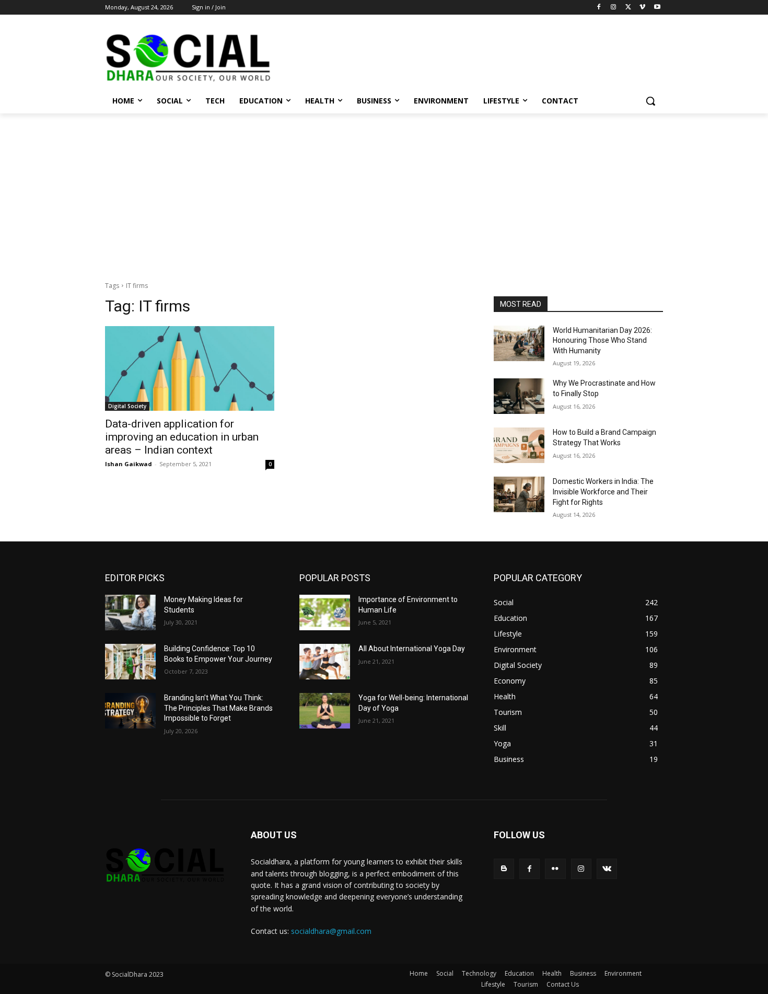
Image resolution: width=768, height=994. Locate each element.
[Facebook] (599, 8)
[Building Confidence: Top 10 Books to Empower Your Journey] (130, 661)
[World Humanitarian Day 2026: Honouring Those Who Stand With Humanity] (519, 343)
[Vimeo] (642, 8)
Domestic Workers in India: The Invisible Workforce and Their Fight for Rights (603, 491)
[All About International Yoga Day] (324, 661)
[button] (650, 100)
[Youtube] (657, 8)
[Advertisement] (384, 192)
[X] (628, 8)
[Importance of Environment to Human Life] (324, 612)
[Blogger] (504, 869)
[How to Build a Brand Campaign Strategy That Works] (519, 445)
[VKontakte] (607, 869)
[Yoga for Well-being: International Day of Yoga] (324, 711)
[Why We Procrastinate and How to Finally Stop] (519, 396)
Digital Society (127, 406)
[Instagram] (614, 8)
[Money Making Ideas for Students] (130, 612)
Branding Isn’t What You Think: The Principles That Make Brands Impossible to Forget (218, 708)
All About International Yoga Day (411, 648)
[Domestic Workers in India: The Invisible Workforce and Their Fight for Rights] (519, 494)
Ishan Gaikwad (128, 464)
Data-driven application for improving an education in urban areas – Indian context (182, 437)
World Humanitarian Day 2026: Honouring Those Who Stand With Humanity (602, 340)
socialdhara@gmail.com (331, 931)
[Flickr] (555, 869)
